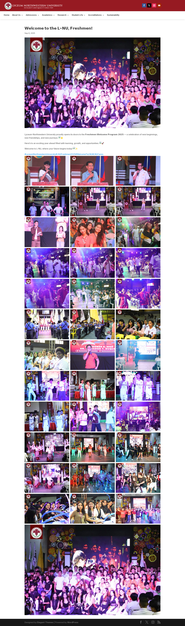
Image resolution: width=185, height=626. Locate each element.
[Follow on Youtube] (159, 5)
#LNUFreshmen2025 (66, 154)
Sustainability (113, 15)
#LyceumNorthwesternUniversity (40, 154)
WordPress (72, 622)
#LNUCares (97, 154)
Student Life (77, 15)
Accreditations (95, 15)
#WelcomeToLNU (84, 154)
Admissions (31, 15)
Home (6, 15)
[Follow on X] (149, 5)
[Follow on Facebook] (144, 5)
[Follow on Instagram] (154, 5)
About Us (16, 15)
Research (62, 15)
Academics (47, 15)
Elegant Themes (45, 622)
